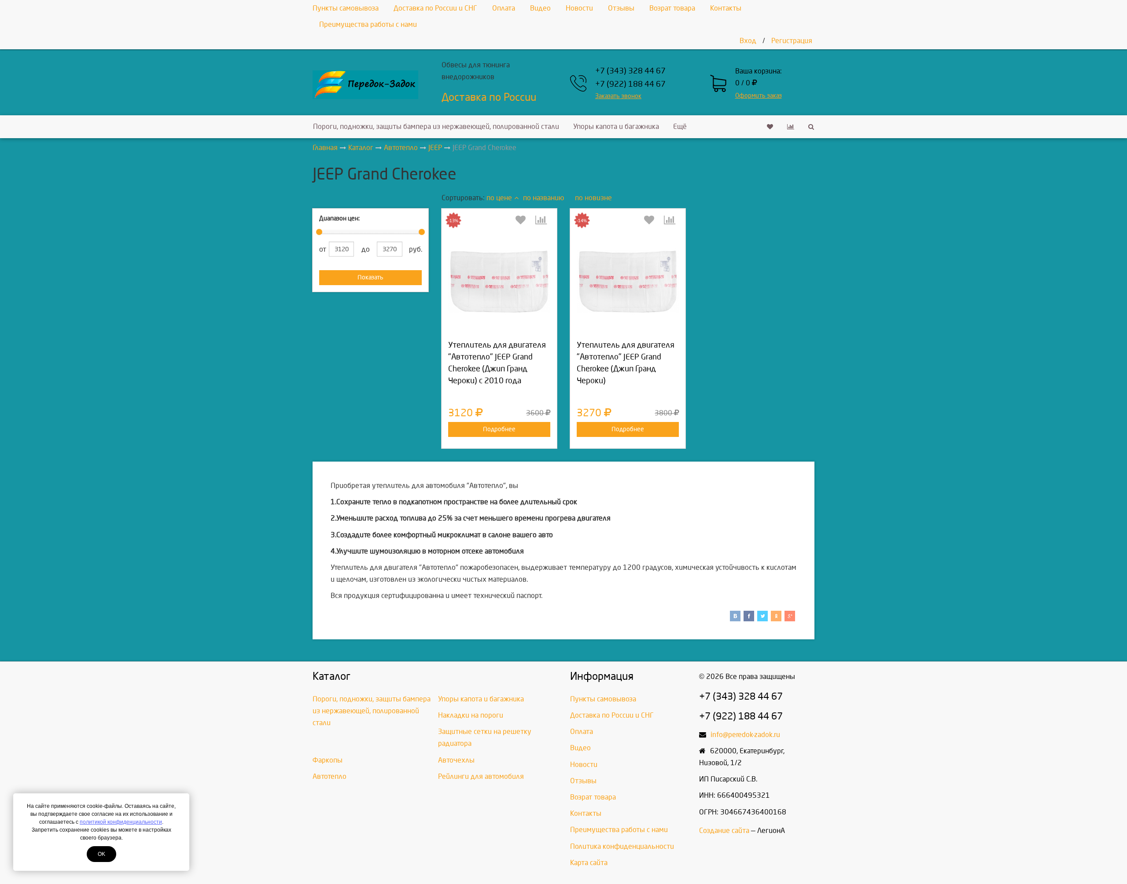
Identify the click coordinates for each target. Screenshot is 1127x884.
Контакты (725, 8)
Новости (579, 8)
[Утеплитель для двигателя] (499, 282)
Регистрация (791, 40)
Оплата (503, 8)
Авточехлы (456, 760)
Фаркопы (328, 760)
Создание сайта (724, 830)
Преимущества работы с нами (368, 24)
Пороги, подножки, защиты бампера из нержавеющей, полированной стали (436, 126)
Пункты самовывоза (346, 8)
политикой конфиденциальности (121, 822)
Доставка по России (489, 97)
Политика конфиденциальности (622, 846)
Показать (370, 277)
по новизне (593, 198)
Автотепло (329, 776)
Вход (748, 40)
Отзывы (621, 8)
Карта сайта (589, 862)
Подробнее (499, 429)
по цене (499, 198)
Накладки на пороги (470, 715)
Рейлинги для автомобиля (481, 776)
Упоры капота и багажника (616, 126)
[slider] (319, 232)
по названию (543, 198)
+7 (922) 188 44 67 (630, 84)
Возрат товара (672, 8)
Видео (540, 8)
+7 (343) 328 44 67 (630, 71)
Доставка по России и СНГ (435, 8)
